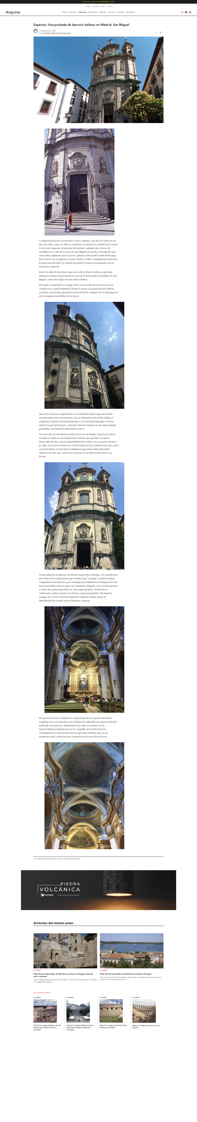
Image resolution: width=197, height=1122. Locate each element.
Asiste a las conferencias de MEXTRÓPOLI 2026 (98, 2)
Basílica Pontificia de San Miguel (47, 858)
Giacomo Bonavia (69, 858)
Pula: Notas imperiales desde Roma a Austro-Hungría (125, 974)
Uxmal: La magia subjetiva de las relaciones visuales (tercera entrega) (47, 1028)
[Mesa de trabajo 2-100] (98, 909)
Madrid (77, 858)
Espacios (60, 858)
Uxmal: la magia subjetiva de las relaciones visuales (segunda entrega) (79, 1028)
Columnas (37, 970)
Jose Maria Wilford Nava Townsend (56, 33)
